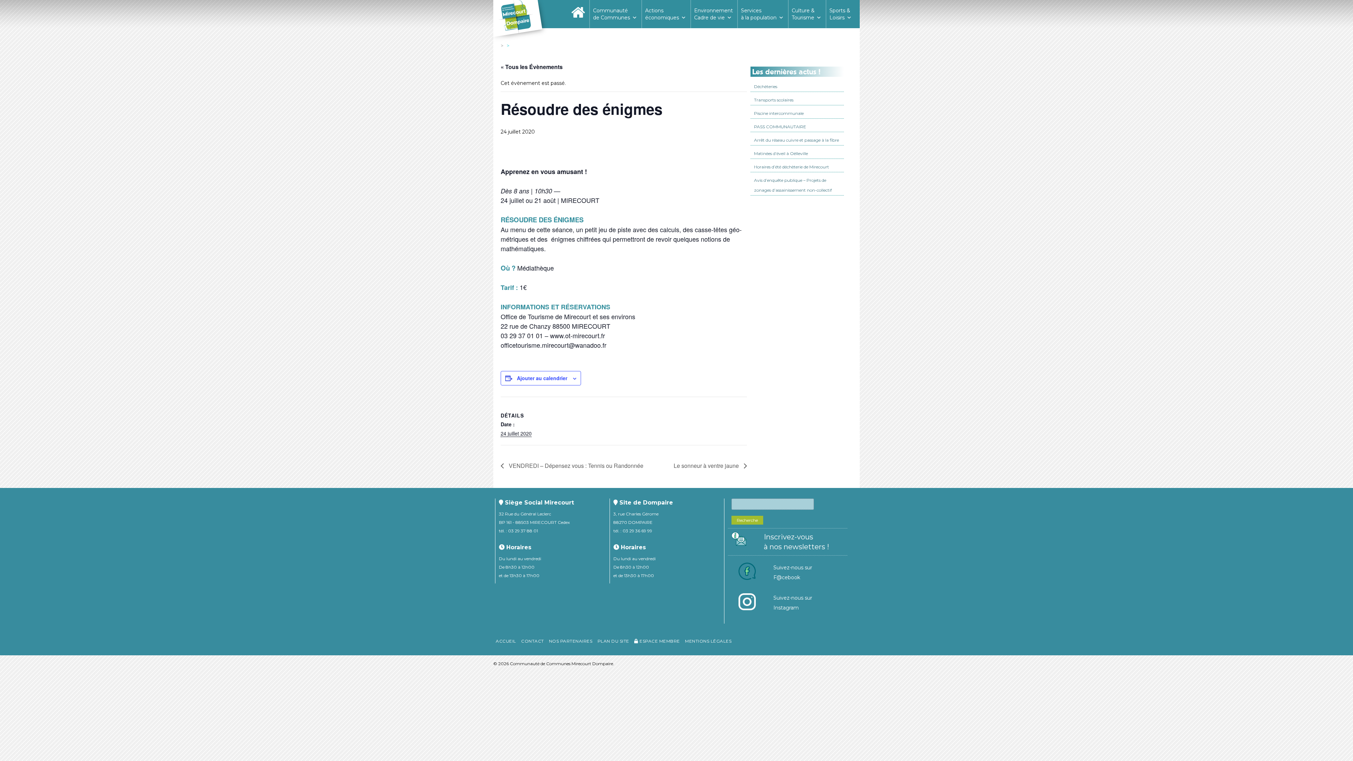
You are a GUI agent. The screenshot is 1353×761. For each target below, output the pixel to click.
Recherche (747, 520)
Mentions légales (708, 641)
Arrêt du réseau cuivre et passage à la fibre (796, 140)
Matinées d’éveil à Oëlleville (781, 153)
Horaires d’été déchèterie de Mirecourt (791, 166)
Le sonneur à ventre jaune (707, 466)
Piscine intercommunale (779, 113)
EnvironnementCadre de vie (713, 14)
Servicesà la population (759, 14)
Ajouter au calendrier (542, 378)
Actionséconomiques (662, 14)
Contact (532, 641)
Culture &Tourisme (803, 14)
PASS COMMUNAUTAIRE (780, 126)
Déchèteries (765, 86)
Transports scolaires (773, 100)
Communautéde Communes (611, 14)
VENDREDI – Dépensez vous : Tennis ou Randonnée (575, 466)
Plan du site (613, 641)
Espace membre (659, 641)
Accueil (506, 641)
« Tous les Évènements (532, 67)
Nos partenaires (571, 641)
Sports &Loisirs (839, 14)
